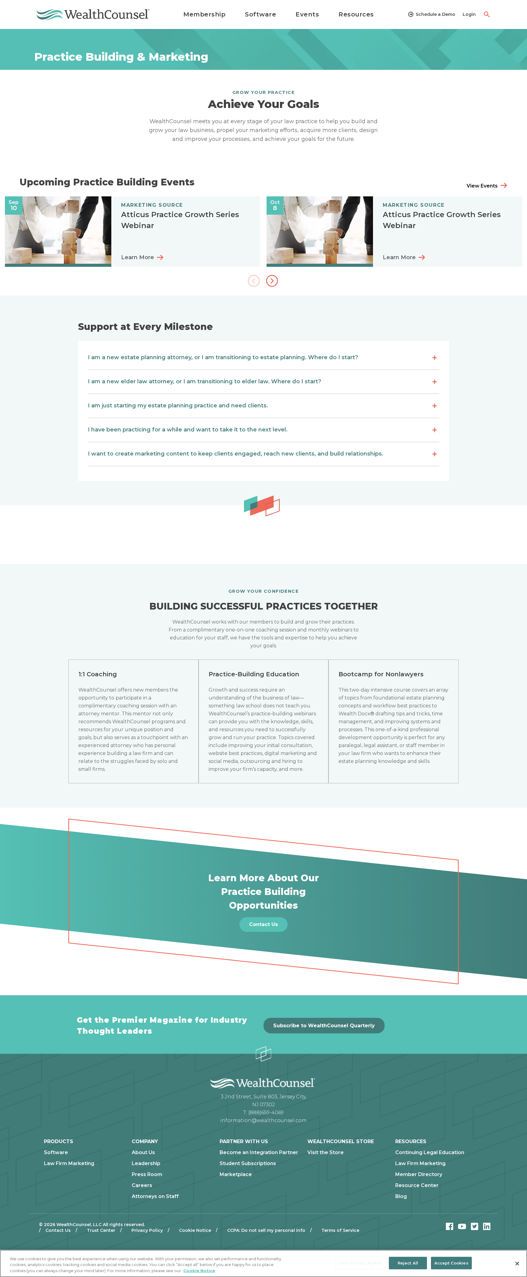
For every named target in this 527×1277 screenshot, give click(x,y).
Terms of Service (340, 1230)
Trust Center (101, 1230)
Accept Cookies (451, 1262)
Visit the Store (325, 1152)
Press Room (147, 1174)
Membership (204, 14)
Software (260, 14)
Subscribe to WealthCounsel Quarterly (324, 1025)
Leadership (146, 1163)
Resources (356, 14)
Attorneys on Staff (155, 1196)
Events (307, 14)
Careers (142, 1185)
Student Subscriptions (248, 1163)
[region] (263, 1263)
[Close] (517, 1263)
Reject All (408, 1262)
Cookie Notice (195, 1230)
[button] (273, 281)
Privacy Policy (147, 1230)
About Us (143, 1152)
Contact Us (58, 1230)
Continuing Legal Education (429, 1152)
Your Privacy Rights (360, 1262)
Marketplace (236, 1174)
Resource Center (417, 1185)
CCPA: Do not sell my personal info (266, 1230)
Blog (401, 1196)
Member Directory (418, 1174)
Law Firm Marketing (69, 1163)
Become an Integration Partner (259, 1152)
